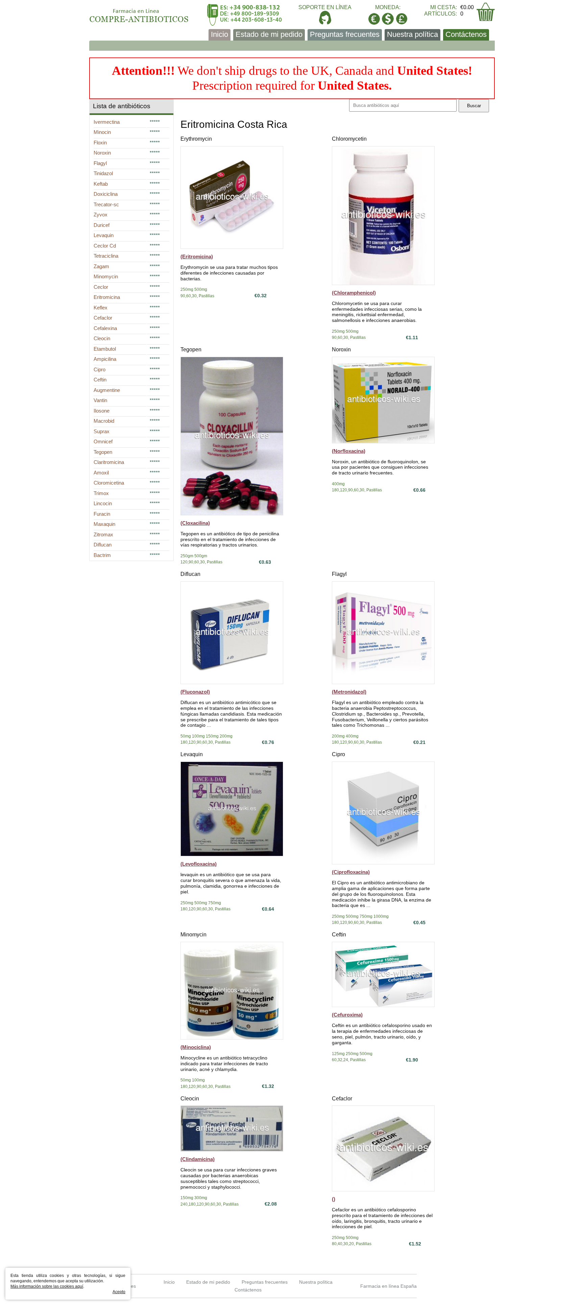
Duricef (102, 225)
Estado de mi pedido (269, 34)
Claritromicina (109, 462)
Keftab (101, 184)
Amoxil (101, 472)
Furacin (102, 514)
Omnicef (103, 441)
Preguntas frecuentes (345, 34)
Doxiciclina (106, 194)
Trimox (101, 493)
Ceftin (339, 934)
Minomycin (193, 934)
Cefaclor (342, 1098)
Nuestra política (412, 34)
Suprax (102, 431)
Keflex (100, 307)
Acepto (119, 1291)
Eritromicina (107, 297)
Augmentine (107, 390)
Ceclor (101, 287)
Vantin (100, 400)
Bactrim (102, 555)
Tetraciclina (106, 256)
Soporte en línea (324, 7)
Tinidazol (103, 173)
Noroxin (341, 349)
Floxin (100, 142)
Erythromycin (196, 139)
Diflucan (190, 574)
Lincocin (103, 503)
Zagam (101, 266)
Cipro (338, 754)
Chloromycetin (349, 139)
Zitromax (103, 534)
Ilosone (102, 411)
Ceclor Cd (105, 246)
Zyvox (100, 214)
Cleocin (189, 1098)
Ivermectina (107, 122)
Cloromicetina (109, 483)
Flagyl (339, 574)
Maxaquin (104, 524)
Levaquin (191, 754)
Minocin (102, 132)
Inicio (219, 34)
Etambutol (105, 349)
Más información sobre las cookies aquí (46, 1286)
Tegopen (190, 349)
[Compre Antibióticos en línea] (139, 13)
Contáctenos (466, 34)
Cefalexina (105, 328)
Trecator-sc (106, 204)
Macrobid (104, 421)
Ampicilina (105, 359)
